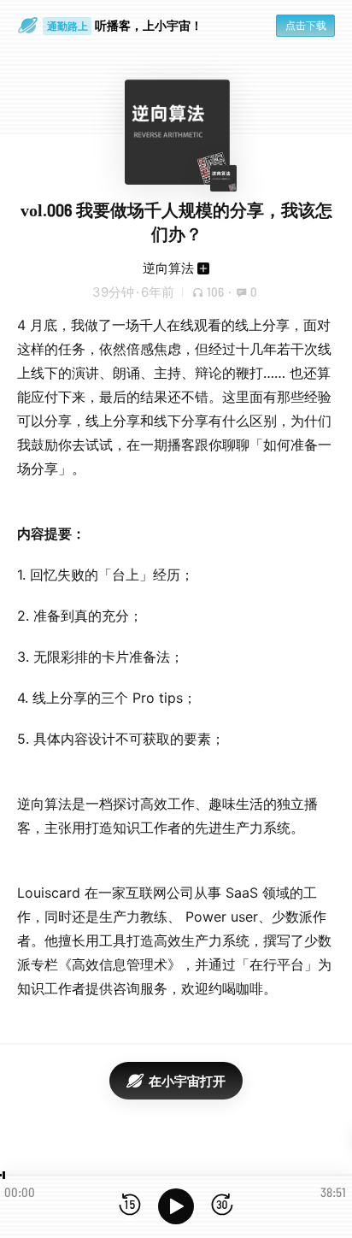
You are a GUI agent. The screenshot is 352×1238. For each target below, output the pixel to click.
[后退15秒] (130, 1206)
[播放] (176, 1206)
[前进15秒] (222, 1206)
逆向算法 (168, 268)
